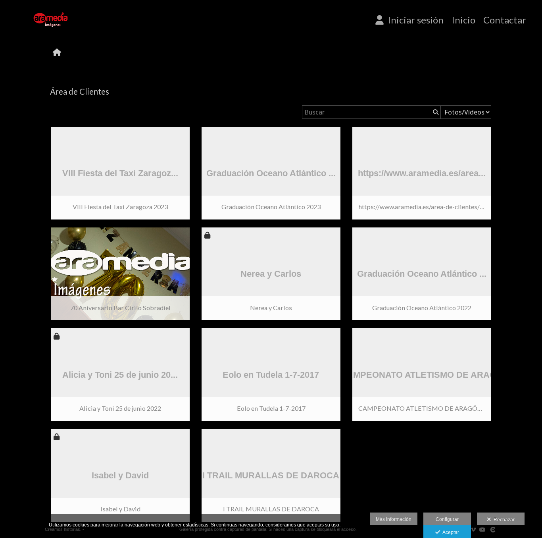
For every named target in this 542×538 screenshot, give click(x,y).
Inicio (463, 20)
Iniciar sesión (414, 20)
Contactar (504, 20)
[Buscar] (435, 112)
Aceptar (449, 532)
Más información (393, 519)
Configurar (447, 519)
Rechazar (503, 519)
